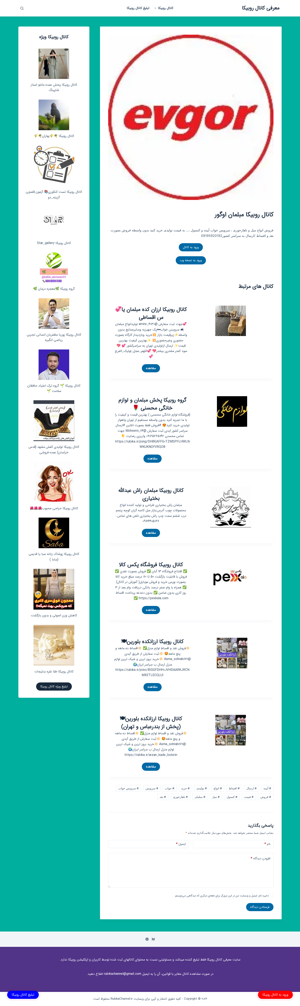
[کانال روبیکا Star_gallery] (54, 222)
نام (267, 844)
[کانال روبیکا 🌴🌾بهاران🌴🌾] (54, 115)
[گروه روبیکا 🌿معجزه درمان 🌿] (54, 267)
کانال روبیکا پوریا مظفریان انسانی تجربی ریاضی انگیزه (54, 337)
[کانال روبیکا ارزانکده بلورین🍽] (232, 653)
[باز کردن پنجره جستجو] (21, 8)
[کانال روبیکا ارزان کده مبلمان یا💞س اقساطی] (230, 320)
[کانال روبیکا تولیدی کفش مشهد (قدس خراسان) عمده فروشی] (53, 420)
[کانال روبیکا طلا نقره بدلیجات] (53, 645)
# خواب (169, 788)
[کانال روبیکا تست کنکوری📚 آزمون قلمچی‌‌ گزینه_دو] (53, 165)
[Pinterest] (147, 939)
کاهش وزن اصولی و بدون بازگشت (54, 615)
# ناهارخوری (180, 797)
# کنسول (232, 797)
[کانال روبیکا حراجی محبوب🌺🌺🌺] (53, 482)
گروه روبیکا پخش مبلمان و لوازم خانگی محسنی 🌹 (153, 404)
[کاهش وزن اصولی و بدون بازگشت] (53, 589)
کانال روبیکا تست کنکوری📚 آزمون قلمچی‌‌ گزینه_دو (54, 194)
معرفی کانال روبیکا (261, 8)
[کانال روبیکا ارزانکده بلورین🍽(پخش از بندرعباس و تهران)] (230, 730)
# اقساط (234, 788)
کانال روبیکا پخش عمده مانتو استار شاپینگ (54, 87)
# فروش (265, 797)
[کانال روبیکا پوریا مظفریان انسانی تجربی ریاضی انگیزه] (54, 313)
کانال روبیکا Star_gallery (54, 243)
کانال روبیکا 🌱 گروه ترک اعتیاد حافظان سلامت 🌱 (53, 388)
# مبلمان (200, 797)
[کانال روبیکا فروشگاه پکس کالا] (230, 581)
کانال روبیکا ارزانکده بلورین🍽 (152, 642)
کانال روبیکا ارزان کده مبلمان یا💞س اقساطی (151, 313)
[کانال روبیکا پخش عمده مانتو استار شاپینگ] (54, 64)
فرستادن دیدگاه (259, 907)
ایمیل (181, 844)
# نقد (163, 797)
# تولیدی (202, 788)
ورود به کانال (191, 247)
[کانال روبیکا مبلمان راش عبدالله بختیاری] (230, 507)
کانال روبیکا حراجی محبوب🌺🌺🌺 (54, 508)
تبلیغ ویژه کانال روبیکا (54, 686)
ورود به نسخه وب (191, 260)
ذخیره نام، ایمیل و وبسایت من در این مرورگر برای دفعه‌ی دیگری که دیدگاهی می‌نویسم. (221, 896)
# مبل (216, 797)
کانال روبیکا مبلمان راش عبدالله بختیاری (151, 494)
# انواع (218, 788)
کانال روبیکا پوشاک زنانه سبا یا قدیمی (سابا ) (54, 556)
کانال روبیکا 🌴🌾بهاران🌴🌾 (54, 136)
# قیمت (248, 797)
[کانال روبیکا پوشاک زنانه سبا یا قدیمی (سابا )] (54, 533)
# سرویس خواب (128, 788)
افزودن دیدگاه (260, 858)
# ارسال (251, 788)
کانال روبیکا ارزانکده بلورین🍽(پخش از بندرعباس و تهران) (151, 723)
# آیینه (267, 788)
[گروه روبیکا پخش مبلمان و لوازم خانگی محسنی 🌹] (232, 411)
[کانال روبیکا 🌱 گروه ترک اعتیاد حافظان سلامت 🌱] (54, 364)
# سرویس (152, 788)
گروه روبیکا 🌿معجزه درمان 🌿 (54, 288)
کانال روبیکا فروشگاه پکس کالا (151, 565)
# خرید (185, 788)
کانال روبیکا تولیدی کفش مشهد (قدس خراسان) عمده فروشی (54, 449)
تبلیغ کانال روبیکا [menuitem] (138, 8)
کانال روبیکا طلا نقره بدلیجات (53, 671)
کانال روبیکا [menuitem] (165, 8)
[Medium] (153, 939)
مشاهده (149, 369)
